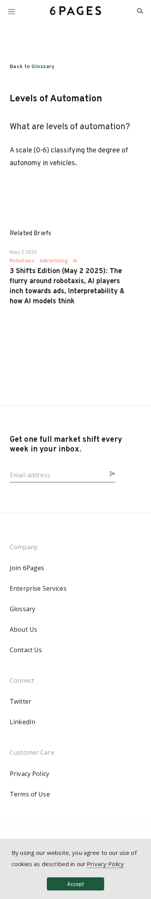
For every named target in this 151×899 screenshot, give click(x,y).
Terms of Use (30, 794)
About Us (23, 629)
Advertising (54, 260)
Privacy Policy (29, 773)
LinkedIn (22, 722)
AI (75, 260)
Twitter (20, 701)
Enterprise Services (38, 588)
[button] (11, 9)
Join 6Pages (27, 568)
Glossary (22, 609)
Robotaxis (22, 260)
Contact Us (26, 650)
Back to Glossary (32, 66)
